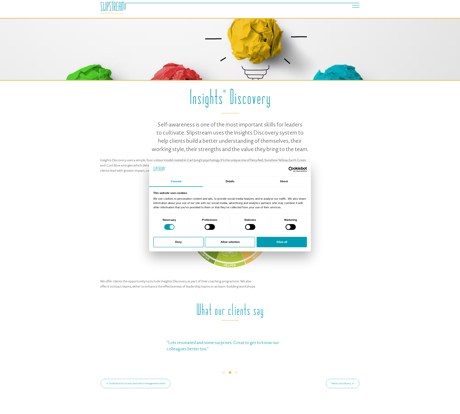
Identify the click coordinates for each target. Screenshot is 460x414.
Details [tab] (230, 181)
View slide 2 (230, 372)
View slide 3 (236, 372)
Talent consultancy (341, 383)
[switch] (210, 227)
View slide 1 (223, 372)
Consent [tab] (176, 181)
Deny (178, 241)
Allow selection (230, 241)
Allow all (281, 241)
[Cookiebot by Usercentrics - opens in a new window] (291, 169)
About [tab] (284, 181)
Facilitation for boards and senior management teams (137, 383)
